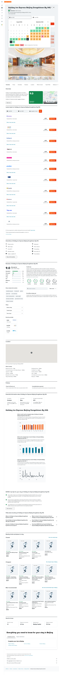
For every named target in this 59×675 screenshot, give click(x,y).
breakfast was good (9, 291)
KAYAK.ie (7, 668)
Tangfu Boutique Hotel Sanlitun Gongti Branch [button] (38, 602)
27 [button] (22, 39)
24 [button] (13, 39)
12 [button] (19, 33)
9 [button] (39, 30)
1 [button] (27, 28)
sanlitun (21, 291)
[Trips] (1, 21)
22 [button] (27, 36)
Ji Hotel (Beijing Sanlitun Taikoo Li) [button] (12, 603)
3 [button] (42, 28)
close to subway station (10, 296)
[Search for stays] (1, 8)
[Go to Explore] (1, 16)
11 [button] (16, 33)
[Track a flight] (1, 18)
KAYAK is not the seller (11, 658)
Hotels (11, 668)
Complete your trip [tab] (11, 636)
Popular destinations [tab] (20, 636)
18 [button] (16, 36)
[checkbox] (11, 321)
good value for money (19, 298)
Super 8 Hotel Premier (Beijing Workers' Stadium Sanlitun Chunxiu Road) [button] (37, 578)
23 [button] (11, 39)
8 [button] (27, 30)
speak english (18, 296)
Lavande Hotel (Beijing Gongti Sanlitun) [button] (12, 553)
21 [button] (24, 36)
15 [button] (27, 33)
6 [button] (31, 30)
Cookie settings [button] (8, 234)
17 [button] (13, 36)
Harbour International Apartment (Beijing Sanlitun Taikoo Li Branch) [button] (50, 578)
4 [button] (16, 30)
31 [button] (13, 41)
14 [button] (24, 33)
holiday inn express (9, 301)
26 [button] (19, 39)
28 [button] (24, 39)
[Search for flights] (1, 5)
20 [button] (22, 36)
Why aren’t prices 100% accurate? (14, 662)
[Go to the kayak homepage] (7, 1)
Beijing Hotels (26, 668)
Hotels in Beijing (42, 643)
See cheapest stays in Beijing (51, 561)
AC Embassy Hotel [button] (22, 602)
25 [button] (16, 39)
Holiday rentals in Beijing (12, 645)
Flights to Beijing (11, 643)
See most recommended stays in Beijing (49, 587)
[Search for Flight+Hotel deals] (1, 12)
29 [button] (27, 39)
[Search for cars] (1, 10)
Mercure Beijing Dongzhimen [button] (50, 601)
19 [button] (19, 36)
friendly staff (16, 291)
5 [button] (19, 30)
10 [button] (13, 33)
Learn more (33, 230)
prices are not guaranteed (29, 655)
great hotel (8, 293)
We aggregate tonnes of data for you (14, 660)
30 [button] (11, 41)
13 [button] (22, 33)
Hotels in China (20, 668)
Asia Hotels (15, 668)
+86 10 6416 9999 (11, 13)
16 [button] (39, 33)
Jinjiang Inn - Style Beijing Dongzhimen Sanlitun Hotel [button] (11, 577)
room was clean (14, 293)
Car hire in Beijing (27, 643)
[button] (2, 2)
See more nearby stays (53, 537)
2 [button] (39, 28)
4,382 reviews (18, 10)
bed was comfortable (10, 298)
